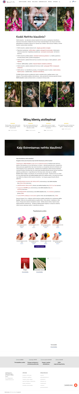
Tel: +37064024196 (9, 378)
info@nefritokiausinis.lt (9, 379)
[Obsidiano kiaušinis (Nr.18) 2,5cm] (21, 234)
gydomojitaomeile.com (44, 377)
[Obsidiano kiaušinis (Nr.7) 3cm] (33, 218)
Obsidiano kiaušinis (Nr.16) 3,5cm (57, 225)
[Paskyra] (70, 2)
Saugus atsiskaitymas (27, 383)
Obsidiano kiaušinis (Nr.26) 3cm (45, 242)
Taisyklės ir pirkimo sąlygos (28, 379)
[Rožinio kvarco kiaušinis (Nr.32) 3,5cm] (57, 234)
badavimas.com (43, 381)
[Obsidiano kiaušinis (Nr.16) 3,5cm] (57, 218)
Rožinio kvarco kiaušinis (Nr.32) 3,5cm (58, 242)
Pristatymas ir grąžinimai (27, 377)
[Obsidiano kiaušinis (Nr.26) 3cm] (45, 234)
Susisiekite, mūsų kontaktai (28, 385)
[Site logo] (9, 1)
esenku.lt (42, 375)
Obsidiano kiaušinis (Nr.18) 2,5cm (21, 242)
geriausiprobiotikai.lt (44, 387)
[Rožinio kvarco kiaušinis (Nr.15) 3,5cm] (45, 218)
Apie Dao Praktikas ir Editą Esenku (29, 381)
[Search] (59, 2)
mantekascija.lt (43, 383)
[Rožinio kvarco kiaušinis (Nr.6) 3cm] (21, 218)
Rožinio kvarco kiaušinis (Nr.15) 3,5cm (46, 225)
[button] (6, 94)
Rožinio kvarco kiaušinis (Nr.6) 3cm (22, 225)
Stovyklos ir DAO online (27, 375)
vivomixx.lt (42, 385)
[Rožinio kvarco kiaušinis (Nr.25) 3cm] (33, 234)
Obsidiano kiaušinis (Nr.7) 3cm (34, 225)
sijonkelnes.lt (42, 379)
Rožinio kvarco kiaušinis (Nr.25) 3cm (34, 242)
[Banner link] (25, 264)
